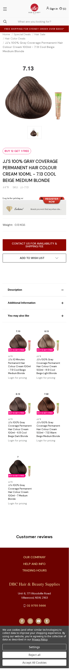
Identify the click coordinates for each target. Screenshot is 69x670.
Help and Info (34, 564)
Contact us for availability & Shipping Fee (34, 245)
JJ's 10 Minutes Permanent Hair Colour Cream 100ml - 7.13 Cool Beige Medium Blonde (19, 366)
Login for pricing (17, 377)
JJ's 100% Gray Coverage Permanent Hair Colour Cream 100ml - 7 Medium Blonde (20, 492)
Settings (34, 647)
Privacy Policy (39, 639)
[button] (34, 289)
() (64, 8)
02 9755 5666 (36, 605)
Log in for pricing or (13, 198)
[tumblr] (46, 621)
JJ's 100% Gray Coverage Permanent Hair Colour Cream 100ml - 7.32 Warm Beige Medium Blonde (48, 429)
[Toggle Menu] (5, 9)
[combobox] (34, 22)
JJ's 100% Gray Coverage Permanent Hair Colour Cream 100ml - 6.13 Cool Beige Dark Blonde (20, 429)
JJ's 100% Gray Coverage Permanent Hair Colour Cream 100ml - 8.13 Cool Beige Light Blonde (48, 366)
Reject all (34, 655)
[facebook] (21, 621)
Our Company (34, 557)
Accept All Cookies (34, 663)
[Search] (3, 22)
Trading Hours (34, 570)
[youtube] (38, 621)
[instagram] (30, 621)
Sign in (54, 9)
